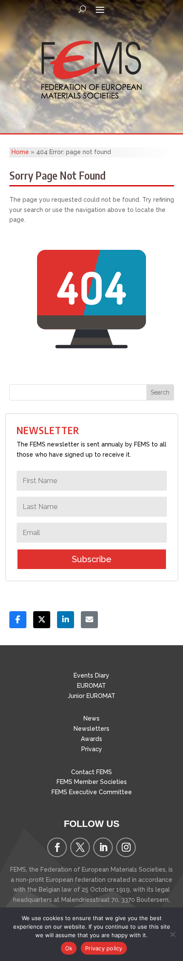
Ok (69, 948)
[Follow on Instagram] (126, 847)
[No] (172, 934)
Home (20, 152)
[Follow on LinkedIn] (103, 847)
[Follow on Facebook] (57, 847)
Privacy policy (104, 948)
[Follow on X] (80, 847)
